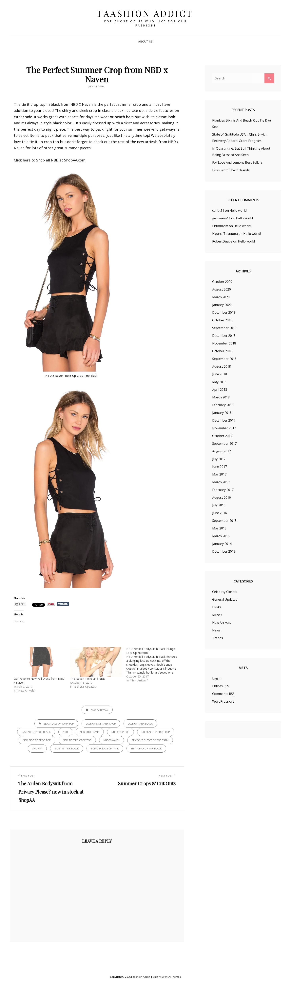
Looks (216, 607)
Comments (223, 694)
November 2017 (224, 428)
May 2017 (219, 474)
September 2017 (224, 443)
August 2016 (221, 497)
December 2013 (223, 551)
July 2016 (218, 505)
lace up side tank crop (101, 723)
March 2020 (221, 297)
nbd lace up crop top (156, 732)
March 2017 (221, 482)
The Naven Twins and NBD (87, 678)
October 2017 (222, 436)
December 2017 (223, 420)
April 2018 (219, 389)
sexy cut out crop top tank (150, 740)
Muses (217, 615)
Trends (217, 638)
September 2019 (224, 328)
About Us (145, 41)
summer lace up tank (105, 748)
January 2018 (222, 412)
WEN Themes (173, 977)
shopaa (37, 748)
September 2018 (224, 359)
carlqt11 (218, 210)
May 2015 (219, 528)
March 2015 (221, 536)
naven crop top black (36, 732)
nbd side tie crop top (37, 740)
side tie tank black (66, 748)
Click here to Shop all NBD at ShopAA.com (49, 160)
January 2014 (222, 544)
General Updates (224, 599)
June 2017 (219, 466)
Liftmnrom (220, 226)
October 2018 (222, 351)
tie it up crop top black (146, 748)
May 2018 (219, 382)
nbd (65, 732)
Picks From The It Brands (230, 170)
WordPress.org (223, 701)
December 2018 (223, 335)
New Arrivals (99, 709)
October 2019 (222, 320)
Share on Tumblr (63, 604)
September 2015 (224, 520)
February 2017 (223, 490)
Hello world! (238, 210)
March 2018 (221, 397)
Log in (217, 678)
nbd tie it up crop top (77, 740)
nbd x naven (112, 740)
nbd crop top (120, 732)
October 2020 (222, 281)
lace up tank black (140, 723)
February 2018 (223, 405)
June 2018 (219, 374)
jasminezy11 (221, 218)
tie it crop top (33, 104)
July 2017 (218, 459)
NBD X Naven (81, 104)
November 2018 (224, 343)
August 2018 (221, 366)
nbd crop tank (89, 732)
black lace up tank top (59, 723)
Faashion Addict (145, 13)
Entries (220, 686)
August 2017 (221, 451)
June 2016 (219, 513)
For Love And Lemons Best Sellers (237, 162)
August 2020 (221, 289)
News (216, 630)
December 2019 (223, 312)
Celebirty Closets (224, 592)
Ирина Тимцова (225, 233)
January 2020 (222, 305)
